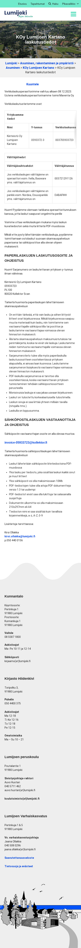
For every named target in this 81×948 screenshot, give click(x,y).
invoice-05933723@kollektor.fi (26, 442)
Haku (55, 3)
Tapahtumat (38, 3)
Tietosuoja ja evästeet (19, 866)
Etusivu (22, 3)
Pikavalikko (68, 3)
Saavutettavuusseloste (19, 857)
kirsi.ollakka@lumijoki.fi (20, 536)
